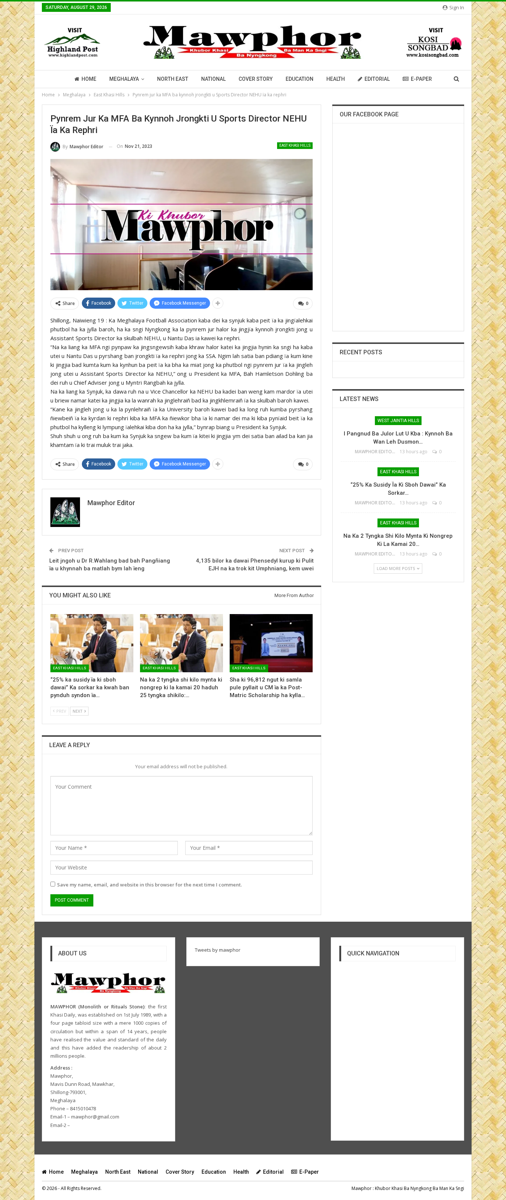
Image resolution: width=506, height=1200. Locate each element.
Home (88, 79)
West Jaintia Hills (398, 420)
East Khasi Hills (294, 145)
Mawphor (362, 1188)
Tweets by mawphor (217, 950)
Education (299, 79)
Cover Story (256, 79)
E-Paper (421, 79)
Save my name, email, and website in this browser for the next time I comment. (149, 884)
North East (172, 79)
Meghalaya (124, 79)
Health (335, 79)
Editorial (377, 79)
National (213, 79)
